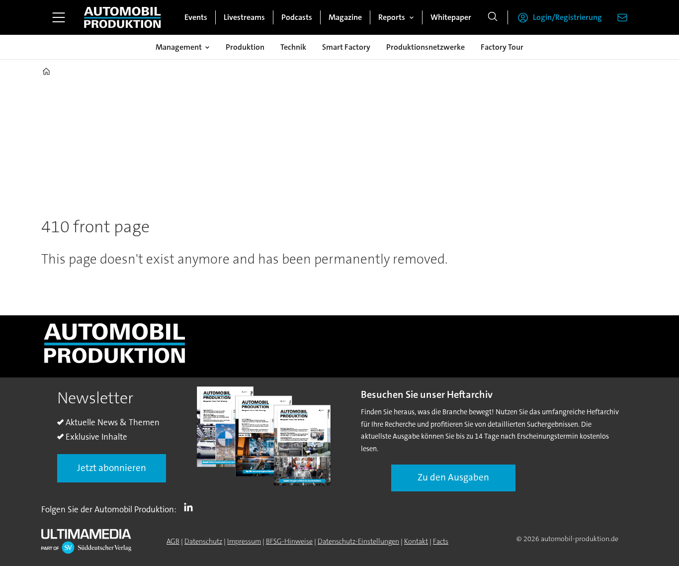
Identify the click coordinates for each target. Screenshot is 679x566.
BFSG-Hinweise (289, 541)
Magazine (345, 17)
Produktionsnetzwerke (425, 47)
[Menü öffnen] (58, 17)
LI (190, 507)
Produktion (245, 47)
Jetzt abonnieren (111, 468)
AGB (173, 541)
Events (195, 17)
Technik (293, 47)
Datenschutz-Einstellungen (358, 541)
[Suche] (493, 17)
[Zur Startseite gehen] (122, 17)
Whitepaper (450, 17)
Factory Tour (502, 47)
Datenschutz (203, 541)
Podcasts (296, 17)
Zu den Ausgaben (453, 477)
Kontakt (416, 541)
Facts (440, 541)
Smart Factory (346, 47)
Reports (391, 17)
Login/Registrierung (567, 17)
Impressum (244, 541)
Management (179, 47)
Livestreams (244, 17)
